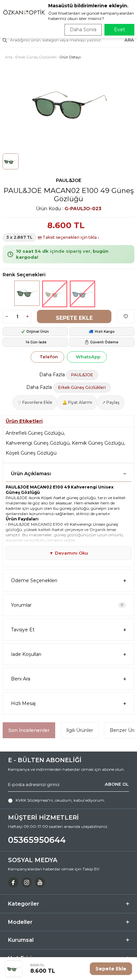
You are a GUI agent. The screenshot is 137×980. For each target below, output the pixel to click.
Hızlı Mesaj (23, 703)
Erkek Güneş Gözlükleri (36, 57)
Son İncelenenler (29, 730)
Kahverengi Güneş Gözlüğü (37, 443)
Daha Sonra (83, 30)
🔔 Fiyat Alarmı (77, 402)
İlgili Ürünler (79, 730)
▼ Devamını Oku (68, 553)
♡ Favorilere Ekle (35, 402)
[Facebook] (13, 882)
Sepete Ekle (74, 318)
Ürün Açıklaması (31, 474)
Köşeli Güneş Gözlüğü (31, 453)
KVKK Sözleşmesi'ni (34, 800)
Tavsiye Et (23, 630)
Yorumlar (67, 605)
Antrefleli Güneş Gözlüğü (35, 433)
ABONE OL (117, 784)
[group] (68, 105)
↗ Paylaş (110, 402)
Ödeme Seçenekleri (34, 580)
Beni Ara (20, 679)
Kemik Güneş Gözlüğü (98, 443)
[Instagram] (26, 882)
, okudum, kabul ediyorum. (60, 800)
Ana (8, 57)
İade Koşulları (26, 654)
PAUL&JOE (68, 180)
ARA (129, 40)
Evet (119, 30)
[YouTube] (40, 882)
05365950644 (37, 840)
